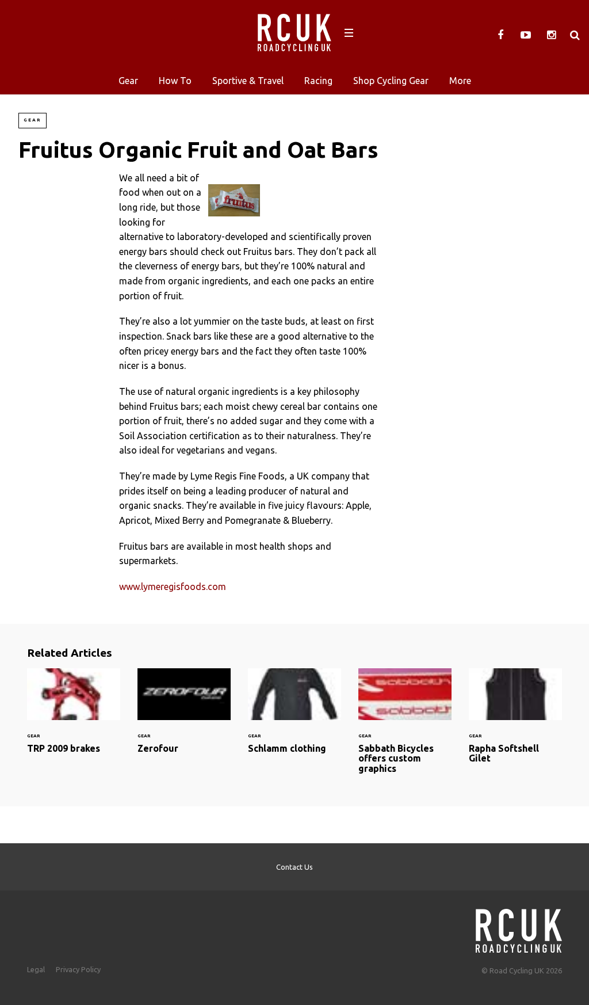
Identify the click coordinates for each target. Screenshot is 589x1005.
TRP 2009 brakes (73, 717)
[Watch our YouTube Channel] (526, 35)
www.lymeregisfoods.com (172, 586)
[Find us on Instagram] (551, 35)
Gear (128, 80)
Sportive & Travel (248, 80)
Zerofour (184, 717)
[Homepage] (519, 927)
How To (175, 80)
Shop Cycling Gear (391, 80)
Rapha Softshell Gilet (515, 723)
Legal (36, 969)
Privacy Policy (78, 969)
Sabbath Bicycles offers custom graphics (405, 728)
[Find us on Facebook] (500, 35)
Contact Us (294, 867)
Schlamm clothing (294, 717)
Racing (318, 80)
